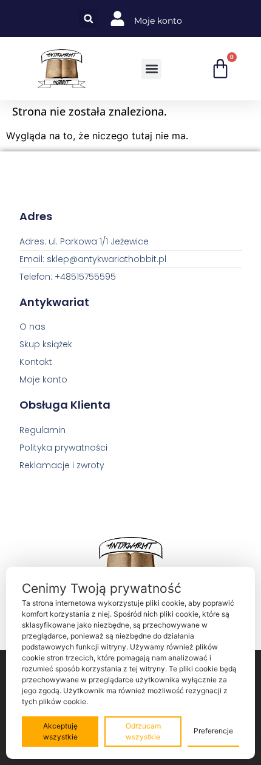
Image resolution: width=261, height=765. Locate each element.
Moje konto (158, 20)
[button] (88, 18)
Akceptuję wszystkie (60, 731)
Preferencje (213, 730)
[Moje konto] (117, 18)
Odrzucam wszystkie (143, 731)
